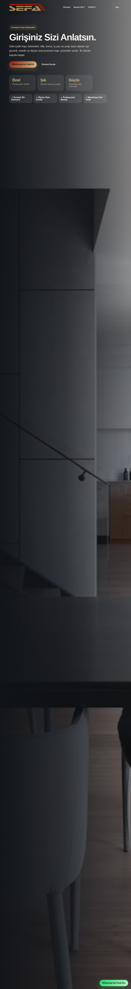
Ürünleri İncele (48, 64)
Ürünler (66, 7)
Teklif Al (91, 7)
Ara (117, 7)
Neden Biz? (79, 7)
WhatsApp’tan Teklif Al (23, 64)
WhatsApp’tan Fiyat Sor (113, 983)
